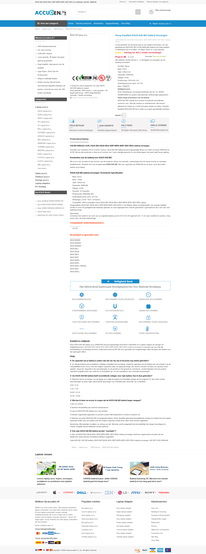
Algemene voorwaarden (160, 530)
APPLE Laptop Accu (45, 118)
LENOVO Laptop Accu (46, 136)
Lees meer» (42, 168)
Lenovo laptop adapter (125, 530)
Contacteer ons (157, 533)
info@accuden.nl (164, 24)
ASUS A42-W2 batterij (73, 29)
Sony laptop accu (88, 515)
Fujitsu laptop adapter (124, 522)
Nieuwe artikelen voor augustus (157, 2)
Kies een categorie (49, 23)
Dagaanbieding (112, 23)
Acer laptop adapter (123, 508)
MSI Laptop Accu (44, 140)
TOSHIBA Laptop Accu (46, 147)
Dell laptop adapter (123, 515)
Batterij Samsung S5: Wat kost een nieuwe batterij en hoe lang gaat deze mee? (149, 480)
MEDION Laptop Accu (46, 150)
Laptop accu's (41, 107)
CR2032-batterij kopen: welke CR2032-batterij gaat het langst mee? (100, 480)
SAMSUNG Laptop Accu (47, 143)
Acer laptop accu (88, 533)
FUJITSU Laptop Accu (46, 157)
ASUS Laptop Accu (45, 111)
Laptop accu (46, 29)
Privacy (154, 526)
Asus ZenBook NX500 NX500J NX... (51, 201)
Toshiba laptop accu (89, 537)
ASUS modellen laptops (97, 150)
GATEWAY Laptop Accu (46, 132)
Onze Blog (125, 23)
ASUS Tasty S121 (44, 212)
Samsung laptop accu (90, 519)
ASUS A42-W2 (124, 216)
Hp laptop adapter (123, 526)
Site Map (154, 537)
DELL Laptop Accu (44, 129)
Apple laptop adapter (124, 512)
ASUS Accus (58, 29)
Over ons (122, 2)
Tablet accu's (41, 173)
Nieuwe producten (83, 23)
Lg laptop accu (87, 530)
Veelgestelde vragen (159, 519)
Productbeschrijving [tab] (79, 139)
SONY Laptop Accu (45, 154)
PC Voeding (40, 187)
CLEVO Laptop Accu (45, 161)
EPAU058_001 (133, 80)
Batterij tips (155, 522)
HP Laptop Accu (44, 122)
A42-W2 (140, 83)
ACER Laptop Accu (45, 115)
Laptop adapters (42, 183)
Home (71, 23)
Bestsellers (98, 23)
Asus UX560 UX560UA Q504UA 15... (51, 208)
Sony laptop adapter (124, 533)
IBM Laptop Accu (44, 165)
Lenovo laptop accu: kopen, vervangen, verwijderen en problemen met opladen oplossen (55, 481)
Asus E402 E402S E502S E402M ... (51, 204)
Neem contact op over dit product (85, 98)
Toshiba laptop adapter (125, 537)
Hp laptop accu (87, 508)
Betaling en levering (158, 512)
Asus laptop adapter (124, 519)
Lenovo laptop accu (89, 512)
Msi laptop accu (87, 522)
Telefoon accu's (42, 177)
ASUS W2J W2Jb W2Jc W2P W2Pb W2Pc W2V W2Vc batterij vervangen (114, 347)
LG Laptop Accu (44, 125)
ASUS (124, 69)
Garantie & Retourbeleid (160, 515)
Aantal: (118, 115)
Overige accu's (42, 180)
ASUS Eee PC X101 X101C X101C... (51, 215)
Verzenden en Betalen (136, 2)
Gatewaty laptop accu (90, 526)
